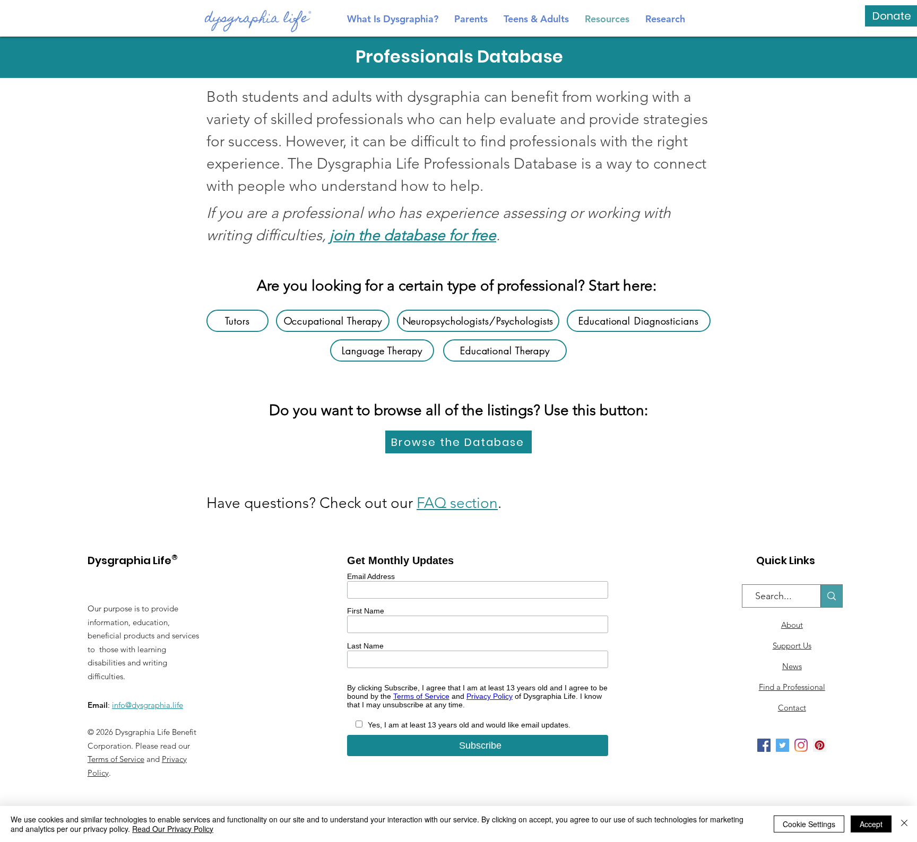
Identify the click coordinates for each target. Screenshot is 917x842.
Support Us (792, 646)
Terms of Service (116, 759)
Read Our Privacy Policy (172, 828)
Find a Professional (792, 687)
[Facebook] (764, 745)
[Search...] (831, 596)
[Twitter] (782, 745)
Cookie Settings (809, 824)
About (792, 625)
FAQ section (457, 503)
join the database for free (413, 235)
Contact (792, 708)
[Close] (904, 824)
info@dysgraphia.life (147, 705)
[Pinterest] (819, 745)
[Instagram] (801, 745)
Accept (871, 824)
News (792, 666)
